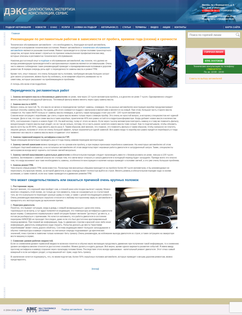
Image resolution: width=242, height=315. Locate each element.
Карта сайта (232, 27)
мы (82, 60)
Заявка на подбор (85, 27)
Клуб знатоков (214, 61)
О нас (53, 27)
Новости (40, 27)
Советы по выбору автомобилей (205, 78)
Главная (16, 33)
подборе (45, 60)
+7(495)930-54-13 (229, 10)
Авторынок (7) (109, 27)
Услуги (65, 27)
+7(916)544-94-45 (225, 19)
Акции (166, 27)
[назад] (95, 269)
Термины (140, 27)
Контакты (180, 27)
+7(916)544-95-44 (227, 16)
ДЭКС (20, 310)
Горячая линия (213, 52)
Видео (154, 27)
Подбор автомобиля (18, 27)
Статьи (126, 27)
